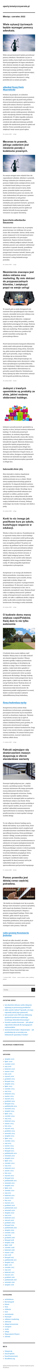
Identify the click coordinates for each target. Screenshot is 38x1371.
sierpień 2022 (9, 1158)
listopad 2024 (9, 1104)
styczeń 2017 (9, 1275)
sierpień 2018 (9, 1242)
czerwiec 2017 (9, 1267)
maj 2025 (8, 1091)
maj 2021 (8, 1193)
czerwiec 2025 (10, 1089)
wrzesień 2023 (10, 1133)
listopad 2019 (9, 1225)
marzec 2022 (9, 1171)
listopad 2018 (9, 1240)
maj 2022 (8, 1166)
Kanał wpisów (9, 1354)
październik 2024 (11, 1106)
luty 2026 (8, 1074)
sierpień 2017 (9, 1262)
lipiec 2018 (8, 1245)
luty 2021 (8, 1200)
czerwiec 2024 (10, 1116)
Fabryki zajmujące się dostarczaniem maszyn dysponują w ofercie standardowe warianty (16, 754)
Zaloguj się (8, 1351)
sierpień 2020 (9, 1213)
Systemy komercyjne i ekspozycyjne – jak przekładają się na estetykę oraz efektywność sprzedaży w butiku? (19, 1032)
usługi (14, 134)
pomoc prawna (21, 977)
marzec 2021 (9, 1198)
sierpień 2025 (9, 1084)
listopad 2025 (9, 1081)
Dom (6, 1307)
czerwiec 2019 (9, 1233)
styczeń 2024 (9, 1128)
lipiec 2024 (8, 1113)
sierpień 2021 (9, 1185)
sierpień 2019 (9, 1230)
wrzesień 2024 (10, 1109)
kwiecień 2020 (10, 1218)
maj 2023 (8, 1143)
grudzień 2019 (10, 1223)
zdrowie (7, 1336)
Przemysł (8, 1317)
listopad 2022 (9, 1151)
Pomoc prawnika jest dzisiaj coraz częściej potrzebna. (15, 880)
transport (8, 1327)
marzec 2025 (9, 1096)
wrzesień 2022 (10, 1156)
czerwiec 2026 (10, 1064)
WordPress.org (10, 1358)
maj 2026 (8, 1066)
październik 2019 (11, 1228)
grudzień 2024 (10, 1101)
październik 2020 (11, 1208)
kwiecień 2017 (9, 1272)
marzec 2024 (9, 1123)
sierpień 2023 (9, 1136)
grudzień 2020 (10, 1205)
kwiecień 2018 (9, 1250)
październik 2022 (11, 1153)
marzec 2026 (9, 1071)
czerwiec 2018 (9, 1247)
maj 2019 (8, 1235)
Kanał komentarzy (11, 1356)
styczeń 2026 (9, 1076)
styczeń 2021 (9, 1203)
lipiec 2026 (8, 1061)
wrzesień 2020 (10, 1210)
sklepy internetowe (11, 1324)
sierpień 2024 (9, 1111)
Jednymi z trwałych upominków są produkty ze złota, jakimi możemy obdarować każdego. (19, 392)
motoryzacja (9, 1314)
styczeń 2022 (9, 1175)
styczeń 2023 (9, 1148)
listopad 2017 (9, 1257)
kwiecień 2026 (10, 1069)
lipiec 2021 (8, 1188)
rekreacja (8, 1322)
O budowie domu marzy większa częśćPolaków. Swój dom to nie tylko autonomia (17, 619)
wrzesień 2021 (10, 1183)
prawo (27, 977)
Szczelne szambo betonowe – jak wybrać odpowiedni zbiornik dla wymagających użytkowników (19, 1024)
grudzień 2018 (10, 1237)
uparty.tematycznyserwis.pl (16, 6)
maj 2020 (8, 1215)
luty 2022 (8, 1173)
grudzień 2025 (10, 1079)
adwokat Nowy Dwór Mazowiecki (13, 88)
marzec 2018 (9, 1252)
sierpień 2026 (9, 1059)
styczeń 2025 (9, 1099)
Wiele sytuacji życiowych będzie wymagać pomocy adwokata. (18, 27)
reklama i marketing (12, 1319)
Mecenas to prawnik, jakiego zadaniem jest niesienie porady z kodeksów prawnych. (16, 146)
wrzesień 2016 (10, 1282)
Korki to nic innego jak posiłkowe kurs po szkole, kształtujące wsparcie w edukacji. (18, 523)
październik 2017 (11, 1260)
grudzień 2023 (10, 1131)
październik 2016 (11, 1280)
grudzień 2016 (10, 1277)
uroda (7, 1329)
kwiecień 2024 (10, 1121)
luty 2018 (8, 1255)
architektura (9, 1299)
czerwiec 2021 (9, 1190)
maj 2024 (8, 1118)
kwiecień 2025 (10, 1094)
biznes (15, 381)
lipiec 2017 (8, 1265)
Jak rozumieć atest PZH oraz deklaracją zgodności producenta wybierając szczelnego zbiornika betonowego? (18, 1017)
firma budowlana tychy (14, 702)
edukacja (8, 1309)
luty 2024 (8, 1126)
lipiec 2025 (8, 1086)
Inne (6, 1312)
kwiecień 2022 (10, 1168)
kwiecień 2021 (9, 1195)
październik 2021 (11, 1180)
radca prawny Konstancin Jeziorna (16, 934)
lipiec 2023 (8, 1138)
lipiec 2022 (8, 1161)
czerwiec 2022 (10, 1163)
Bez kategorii (9, 1302)
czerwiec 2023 (9, 1141)
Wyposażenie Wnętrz (12, 1334)
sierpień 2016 (9, 1285)
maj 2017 (8, 1270)
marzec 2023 (9, 1146)
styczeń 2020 (9, 1220)
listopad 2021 (9, 1178)
